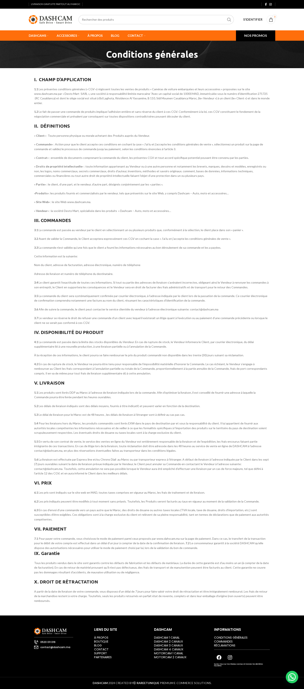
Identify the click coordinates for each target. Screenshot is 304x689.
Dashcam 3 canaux (168, 645)
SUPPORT (100, 653)
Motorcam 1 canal (168, 653)
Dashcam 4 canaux (168, 649)
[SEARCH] (229, 19)
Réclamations (224, 645)
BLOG (98, 645)
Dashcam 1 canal (167, 638)
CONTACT (101, 649)
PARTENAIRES (103, 657)
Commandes (223, 641)
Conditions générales (231, 638)
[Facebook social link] (266, 4)
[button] (292, 677)
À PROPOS (101, 638)
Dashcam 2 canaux (168, 641)
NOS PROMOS (255, 35)
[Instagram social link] (270, 4)
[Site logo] (50, 19)
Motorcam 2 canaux (170, 657)
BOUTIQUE (101, 641)
